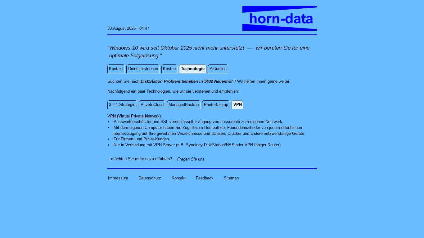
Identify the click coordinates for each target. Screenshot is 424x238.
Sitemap (231, 177)
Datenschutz (149, 177)
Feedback (205, 177)
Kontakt (179, 177)
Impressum (118, 177)
